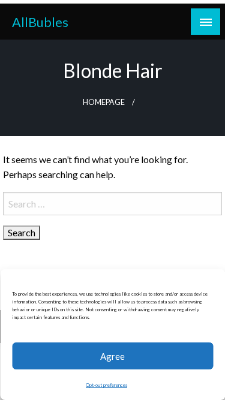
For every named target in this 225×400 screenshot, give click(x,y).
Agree (112, 356)
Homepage (104, 102)
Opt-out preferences (106, 385)
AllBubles (40, 22)
